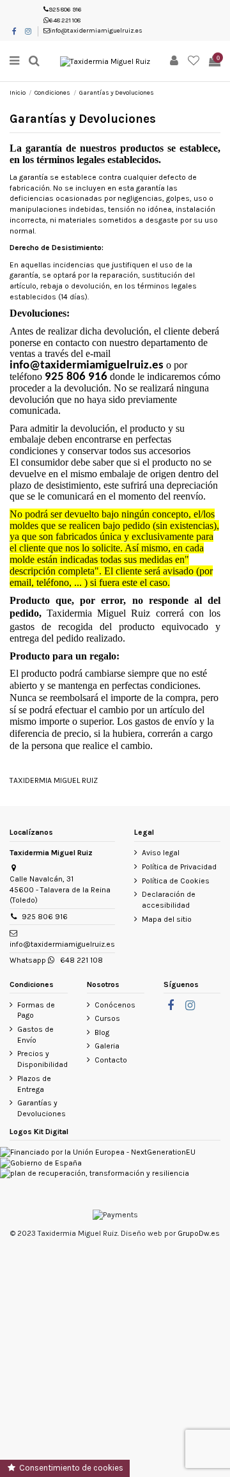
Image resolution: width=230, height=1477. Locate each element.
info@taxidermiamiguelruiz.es (96, 31)
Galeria (107, 1045)
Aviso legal (161, 852)
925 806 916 (65, 9)
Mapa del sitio (167, 919)
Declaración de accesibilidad (168, 900)
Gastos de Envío (35, 1035)
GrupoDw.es (199, 1233)
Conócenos (115, 1004)
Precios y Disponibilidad (42, 1059)
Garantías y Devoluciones (41, 1108)
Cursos (107, 1018)
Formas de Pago (36, 1010)
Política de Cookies (176, 880)
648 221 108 (64, 20)
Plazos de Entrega (34, 1084)
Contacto (111, 1059)
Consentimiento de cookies (70, 1468)
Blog (102, 1032)
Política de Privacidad (179, 866)
